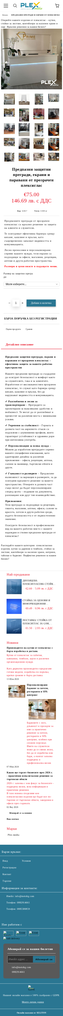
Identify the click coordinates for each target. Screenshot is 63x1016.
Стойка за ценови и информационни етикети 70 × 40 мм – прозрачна (36, 602)
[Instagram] (13, 915)
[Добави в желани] (57, 294)
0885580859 (23, 909)
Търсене (7, 881)
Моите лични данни (33, 1002)
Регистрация (9, 867)
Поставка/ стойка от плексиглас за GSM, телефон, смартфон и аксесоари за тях (38, 622)
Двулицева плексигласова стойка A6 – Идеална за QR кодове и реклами (39, 582)
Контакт (7, 874)
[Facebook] (6, 915)
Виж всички (13, 819)
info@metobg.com (24, 896)
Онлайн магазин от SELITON (31, 1013)
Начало (5, 15)
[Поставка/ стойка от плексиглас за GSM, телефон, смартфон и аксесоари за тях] (14, 626)
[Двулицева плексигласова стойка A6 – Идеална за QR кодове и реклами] (14, 586)
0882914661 (23, 902)
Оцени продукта (13, 329)
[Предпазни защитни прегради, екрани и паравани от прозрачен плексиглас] (31, 88)
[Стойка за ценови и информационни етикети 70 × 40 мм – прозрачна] (14, 606)
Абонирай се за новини (20, 813)
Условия (26, 861)
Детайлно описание (20, 344)
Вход (5, 861)
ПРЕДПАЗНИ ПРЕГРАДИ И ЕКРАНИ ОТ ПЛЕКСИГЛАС (35, 15)
